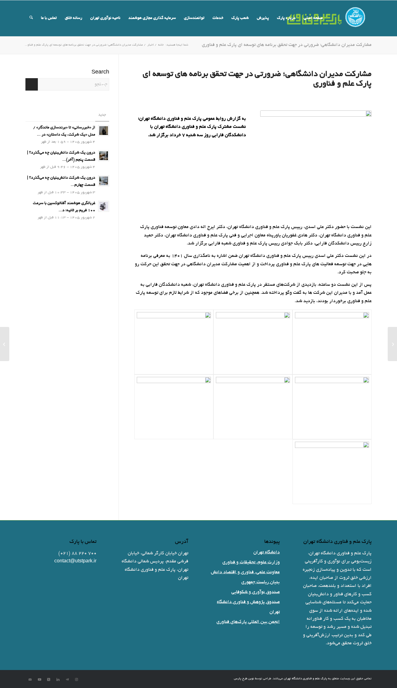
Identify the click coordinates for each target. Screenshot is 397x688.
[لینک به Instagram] (76, 679)
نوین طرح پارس (244, 679)
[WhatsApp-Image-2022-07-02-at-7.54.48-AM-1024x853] (252, 342)
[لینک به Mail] (30, 679)
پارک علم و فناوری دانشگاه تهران (305, 679)
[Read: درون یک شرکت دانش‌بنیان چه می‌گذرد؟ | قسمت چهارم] (103, 180)
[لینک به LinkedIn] (58, 679)
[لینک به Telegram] (67, 679)
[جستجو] (31, 18)
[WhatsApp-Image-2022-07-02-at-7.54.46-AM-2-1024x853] (173, 406)
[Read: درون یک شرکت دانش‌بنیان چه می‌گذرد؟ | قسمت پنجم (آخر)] (103, 155)
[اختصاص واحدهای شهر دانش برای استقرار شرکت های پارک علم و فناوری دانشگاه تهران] (392, 344)
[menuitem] (313, 18)
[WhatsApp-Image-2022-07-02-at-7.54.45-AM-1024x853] (332, 406)
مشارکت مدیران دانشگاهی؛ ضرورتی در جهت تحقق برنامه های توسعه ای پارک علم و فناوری (287, 44)
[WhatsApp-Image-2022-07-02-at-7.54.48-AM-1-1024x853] (332, 342)
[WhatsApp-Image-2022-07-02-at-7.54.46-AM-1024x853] (332, 471)
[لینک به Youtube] (39, 679)
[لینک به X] (48, 679)
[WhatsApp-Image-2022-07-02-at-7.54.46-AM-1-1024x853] (252, 406)
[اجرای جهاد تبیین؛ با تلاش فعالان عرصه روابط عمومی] (4, 344)
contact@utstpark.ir (75, 561)
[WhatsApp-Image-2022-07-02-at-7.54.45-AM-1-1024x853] (173, 342)
